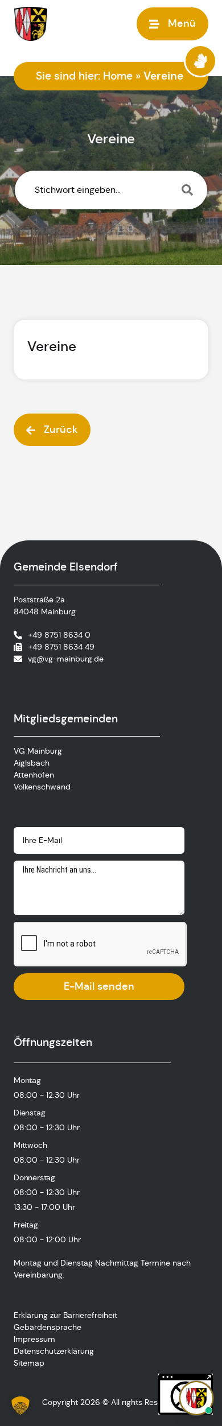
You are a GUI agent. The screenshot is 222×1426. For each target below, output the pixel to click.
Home (118, 75)
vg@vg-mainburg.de (66, 659)
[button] (20, 1405)
